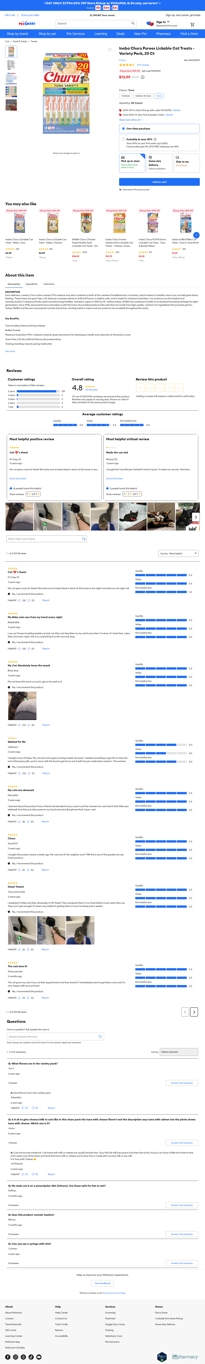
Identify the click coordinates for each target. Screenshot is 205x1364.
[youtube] (38, 1357)
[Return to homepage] (27, 23)
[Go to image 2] (11, 65)
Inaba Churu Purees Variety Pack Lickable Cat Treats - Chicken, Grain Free (119, 243)
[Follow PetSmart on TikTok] (31, 1357)
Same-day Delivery (165, 1324)
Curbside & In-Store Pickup (169, 1318)
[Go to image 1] (11, 52)
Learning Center (13, 1335)
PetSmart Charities (15, 1347)
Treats (34, 41)
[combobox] (96, 23)
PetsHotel (110, 1318)
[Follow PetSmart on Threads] (23, 1357)
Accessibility (61, 1335)
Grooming (110, 1312)
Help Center (61, 1312)
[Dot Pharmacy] (185, 1357)
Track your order (30, 15)
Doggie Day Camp (115, 1324)
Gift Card (10, 15)
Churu (122, 60)
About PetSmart (13, 1312)
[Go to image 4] (11, 92)
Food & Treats (20, 41)
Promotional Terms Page (114, 1293)
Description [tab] (14, 284)
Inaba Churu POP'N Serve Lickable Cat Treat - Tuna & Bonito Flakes (152, 242)
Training (109, 1330)
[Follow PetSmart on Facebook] (7, 1357)
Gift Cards (10, 1330)
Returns (59, 1330)
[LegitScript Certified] (162, 1357)
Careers (9, 1318)
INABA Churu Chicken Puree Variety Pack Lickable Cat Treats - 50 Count (84, 243)
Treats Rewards (13, 1324)
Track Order (61, 1324)
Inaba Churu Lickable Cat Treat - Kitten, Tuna (19, 241)
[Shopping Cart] (196, 25)
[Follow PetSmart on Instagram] (15, 1357)
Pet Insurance (112, 1341)
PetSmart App (12, 1341)
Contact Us (61, 1318)
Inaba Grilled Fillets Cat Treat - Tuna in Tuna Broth (185, 241)
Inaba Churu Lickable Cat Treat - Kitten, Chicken (52, 241)
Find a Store (161, 1312)
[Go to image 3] (11, 78)
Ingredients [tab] (31, 284)
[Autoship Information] (155, 139)
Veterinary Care (113, 1335)
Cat (7, 41)
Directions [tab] (49, 284)
